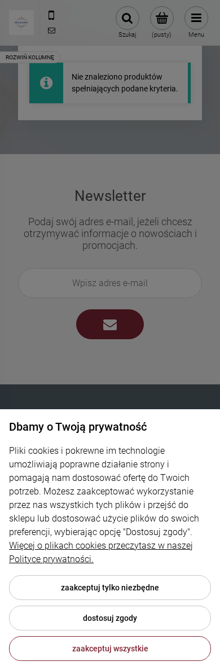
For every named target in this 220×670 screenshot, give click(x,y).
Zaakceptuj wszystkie (110, 648)
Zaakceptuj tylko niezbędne (110, 587)
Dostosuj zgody (110, 618)
